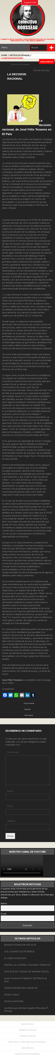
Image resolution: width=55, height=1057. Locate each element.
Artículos (15, 55)
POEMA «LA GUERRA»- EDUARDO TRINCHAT (27, 965)
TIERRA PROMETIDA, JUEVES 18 (20, 988)
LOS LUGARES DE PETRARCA (19, 951)
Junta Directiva (27, 1048)
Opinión (25, 55)
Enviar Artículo (27, 1024)
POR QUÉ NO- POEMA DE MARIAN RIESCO (26, 971)
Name (10, 791)
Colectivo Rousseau (20, 64)
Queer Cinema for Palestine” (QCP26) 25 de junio (25, 980)
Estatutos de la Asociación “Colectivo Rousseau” (27, 1042)
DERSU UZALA (11, 994)
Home (4, 55)
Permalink (29, 715)
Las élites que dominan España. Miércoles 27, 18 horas (26, 1009)
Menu (4, 47)
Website (11, 821)
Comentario (13, 752)
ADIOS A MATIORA (13, 1001)
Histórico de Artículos (27, 1030)
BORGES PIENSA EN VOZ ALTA (20, 945)
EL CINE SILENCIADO (15, 958)
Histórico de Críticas (28, 1036)
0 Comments (29, 703)
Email (10, 806)
